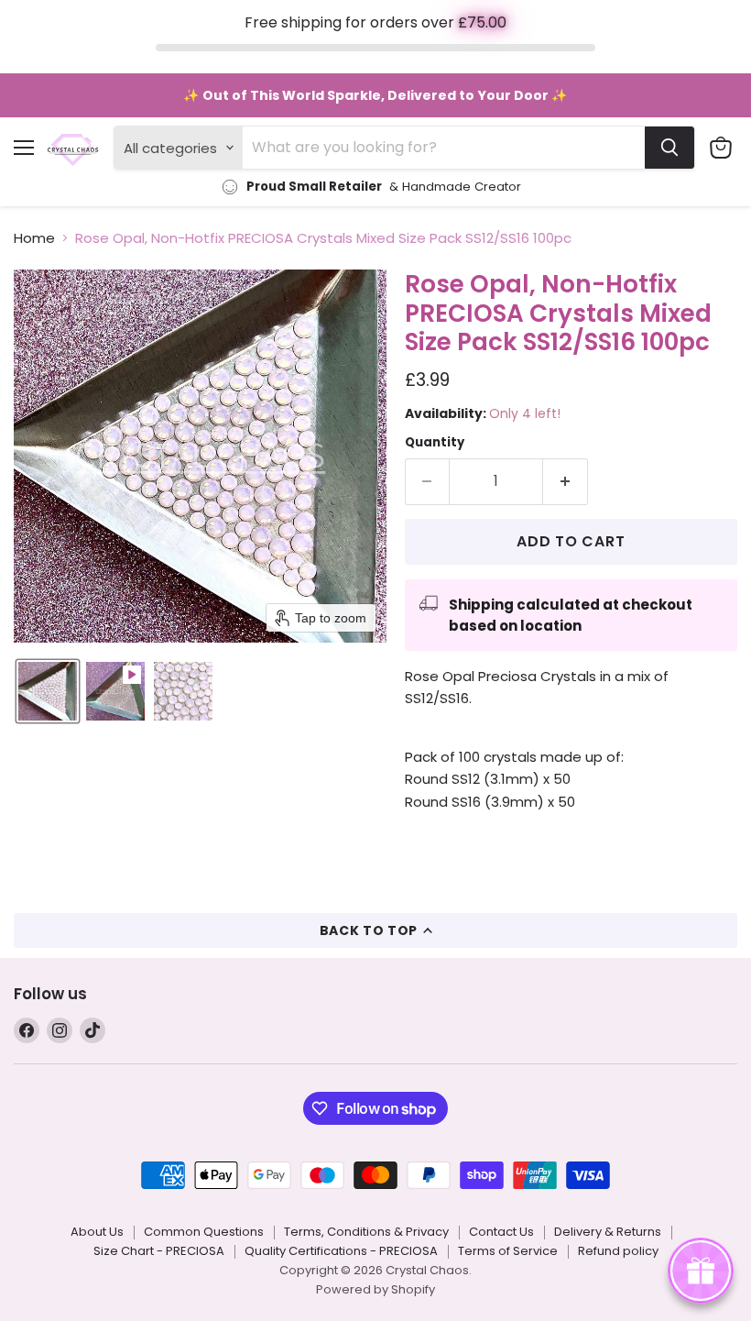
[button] (47, 691)
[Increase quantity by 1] (565, 481)
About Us (97, 1231)
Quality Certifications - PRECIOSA (341, 1251)
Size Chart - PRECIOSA (158, 1251)
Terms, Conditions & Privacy (366, 1231)
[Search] (669, 148)
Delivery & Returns (607, 1231)
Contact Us (501, 1231)
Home (34, 238)
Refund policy (618, 1251)
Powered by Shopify (375, 1289)
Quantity (434, 442)
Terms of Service (508, 1251)
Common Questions (204, 1231)
